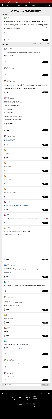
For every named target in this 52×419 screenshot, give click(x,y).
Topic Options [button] (5, 14)
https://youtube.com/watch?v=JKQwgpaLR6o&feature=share (15, 350)
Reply (45, 39)
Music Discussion (14, 8)
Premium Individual (34, 396)
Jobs (12, 397)
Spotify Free (34, 406)
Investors (20, 402)
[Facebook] (48, 394)
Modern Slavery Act (5, 416)
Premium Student (34, 404)
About (13, 395)
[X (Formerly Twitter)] (45, 394)
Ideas (33, 5)
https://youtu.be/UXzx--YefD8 (9, 140)
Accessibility (34, 414)
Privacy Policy (16, 414)
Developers (21, 397)
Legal (3, 414)
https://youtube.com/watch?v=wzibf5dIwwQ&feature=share (14, 348)
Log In (46, 5)
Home (7, 8)
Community (7, 5)
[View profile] (5, 18)
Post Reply (45, 384)
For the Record (14, 399)
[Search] (43, 5)
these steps (32, 2)
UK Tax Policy (12, 416)
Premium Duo (34, 398)
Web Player (28, 397)
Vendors (20, 404)
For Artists (20, 395)
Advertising (21, 399)
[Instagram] (42, 394)
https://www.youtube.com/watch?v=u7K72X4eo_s (12, 58)
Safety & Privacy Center (9, 414)
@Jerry (9, 272)
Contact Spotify (28, 403)
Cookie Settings (22, 414)
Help (18, 5)
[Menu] (49, 5)
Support (27, 395)
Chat (25, 5)
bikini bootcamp (11, 286)
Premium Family (35, 400)
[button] (48, 18)
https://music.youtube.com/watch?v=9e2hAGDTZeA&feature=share (16, 205)
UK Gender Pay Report (19, 416)
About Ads (28, 414)
